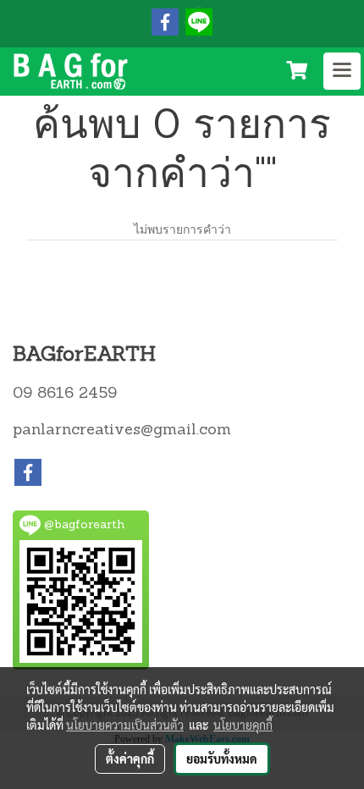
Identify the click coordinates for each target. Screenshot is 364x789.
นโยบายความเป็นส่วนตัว (125, 724)
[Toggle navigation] (342, 71)
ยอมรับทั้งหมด (221, 758)
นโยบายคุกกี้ (243, 724)
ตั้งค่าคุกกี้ (130, 758)
